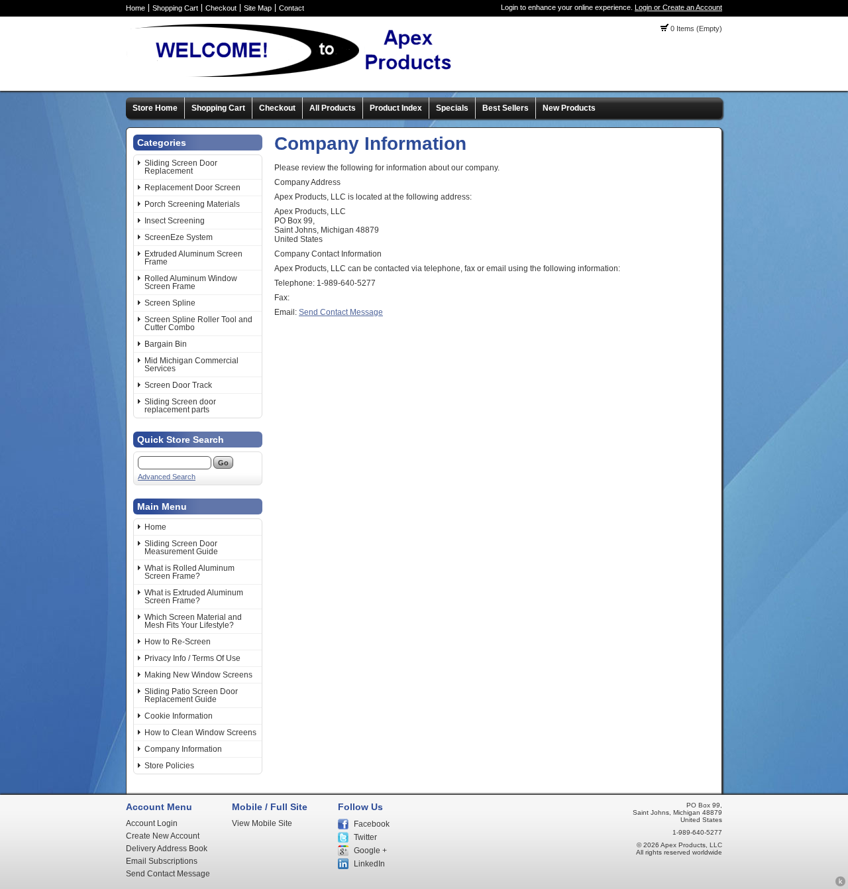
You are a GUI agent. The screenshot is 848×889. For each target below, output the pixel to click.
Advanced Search (166, 477)
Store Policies (169, 765)
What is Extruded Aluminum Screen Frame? (193, 596)
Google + (370, 850)
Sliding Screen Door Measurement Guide (181, 547)
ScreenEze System (178, 237)
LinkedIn (369, 863)
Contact (291, 8)
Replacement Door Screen (192, 187)
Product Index (396, 108)
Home (135, 8)
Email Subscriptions (161, 861)
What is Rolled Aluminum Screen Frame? (189, 572)
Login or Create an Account (678, 7)
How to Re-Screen (177, 641)
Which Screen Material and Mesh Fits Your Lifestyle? (193, 621)
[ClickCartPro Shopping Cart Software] (840, 884)
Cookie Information (178, 716)
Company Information (183, 749)
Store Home (155, 108)
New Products (569, 108)
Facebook (372, 824)
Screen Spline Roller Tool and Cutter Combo (198, 323)
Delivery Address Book (166, 848)
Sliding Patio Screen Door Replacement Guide (191, 695)
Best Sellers (505, 108)
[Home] (295, 76)
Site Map (258, 8)
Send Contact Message (341, 312)
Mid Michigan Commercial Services (191, 364)
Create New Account (162, 836)
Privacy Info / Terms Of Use (192, 658)
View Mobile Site (262, 823)
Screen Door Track (178, 385)
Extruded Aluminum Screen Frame (193, 258)
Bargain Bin (165, 344)
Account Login (152, 823)
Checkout (221, 8)
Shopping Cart (175, 8)
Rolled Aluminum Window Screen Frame (190, 282)
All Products (332, 108)
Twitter (365, 837)
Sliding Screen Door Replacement (180, 167)
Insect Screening (174, 220)
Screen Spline (169, 303)
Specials (452, 108)
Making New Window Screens (198, 675)
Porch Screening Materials (192, 204)
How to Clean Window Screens (200, 732)
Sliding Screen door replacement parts (180, 405)
